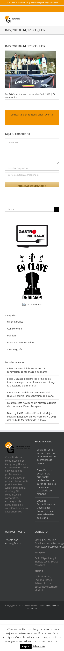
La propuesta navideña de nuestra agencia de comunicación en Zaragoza (31, 404)
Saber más (38, 646)
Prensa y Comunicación (20, 342)
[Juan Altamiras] (32, 304)
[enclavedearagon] (32, 254)
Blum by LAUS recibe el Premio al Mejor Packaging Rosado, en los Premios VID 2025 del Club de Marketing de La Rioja (31, 417)
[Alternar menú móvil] (57, 18)
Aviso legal (44, 605)
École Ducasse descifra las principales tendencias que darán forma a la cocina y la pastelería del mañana (31, 382)
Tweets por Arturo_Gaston (13, 541)
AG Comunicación (17, 94)
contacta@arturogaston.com (44, 2)
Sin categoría (14, 349)
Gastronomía (14, 328)
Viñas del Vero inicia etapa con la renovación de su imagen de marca (27, 370)
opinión (11, 335)
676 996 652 (49, 539)
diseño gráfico (15, 321)
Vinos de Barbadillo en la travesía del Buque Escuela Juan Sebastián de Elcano (30, 394)
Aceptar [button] (26, 646)
